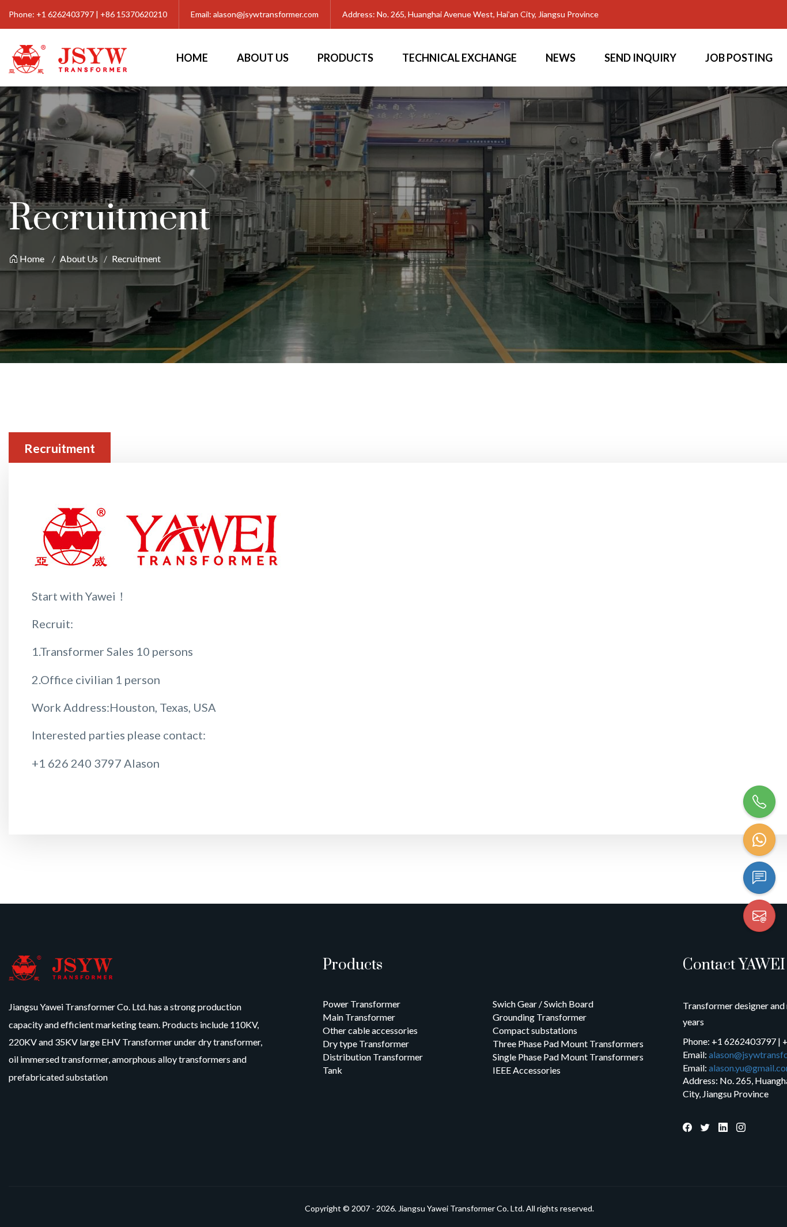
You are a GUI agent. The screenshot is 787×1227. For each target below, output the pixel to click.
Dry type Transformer (366, 1043)
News (561, 57)
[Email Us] (759, 916)
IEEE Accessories (527, 1069)
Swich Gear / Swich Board (543, 1003)
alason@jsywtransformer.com (266, 14)
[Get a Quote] (759, 878)
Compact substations (535, 1030)
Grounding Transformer (540, 1016)
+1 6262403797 (65, 14)
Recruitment (136, 258)
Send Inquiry (640, 57)
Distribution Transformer (373, 1056)
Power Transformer (361, 1003)
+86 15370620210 (133, 14)
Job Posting (739, 57)
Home (192, 57)
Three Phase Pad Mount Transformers (568, 1043)
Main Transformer (359, 1016)
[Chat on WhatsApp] (759, 840)
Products (345, 57)
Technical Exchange (459, 57)
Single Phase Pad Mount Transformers (568, 1056)
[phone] (759, 802)
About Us (263, 57)
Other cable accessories (370, 1030)
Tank (332, 1069)
